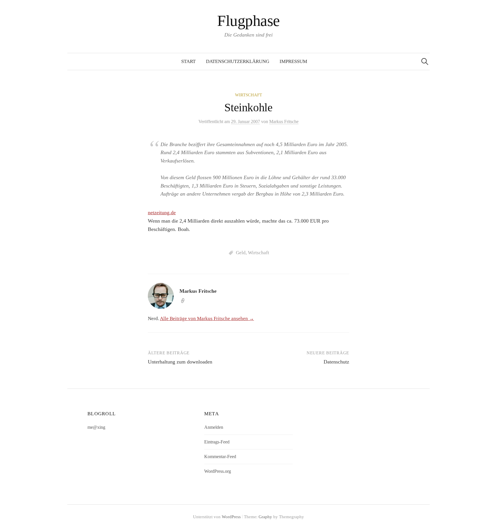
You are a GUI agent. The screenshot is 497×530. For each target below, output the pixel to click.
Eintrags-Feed (217, 441)
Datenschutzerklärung (237, 61)
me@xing (96, 427)
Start (188, 61)
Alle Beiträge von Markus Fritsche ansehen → (207, 318)
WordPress (231, 516)
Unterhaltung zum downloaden (180, 362)
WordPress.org (217, 471)
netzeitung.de (162, 212)
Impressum (293, 61)
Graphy (265, 516)
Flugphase (248, 20)
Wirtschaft (248, 95)
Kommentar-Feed (220, 456)
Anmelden (213, 427)
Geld (241, 252)
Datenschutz (336, 362)
